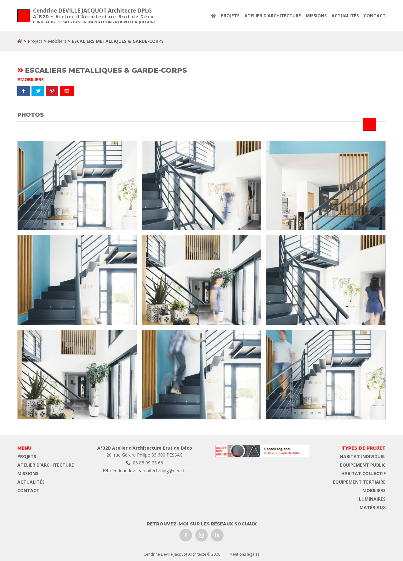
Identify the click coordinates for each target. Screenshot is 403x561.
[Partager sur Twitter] (37, 91)
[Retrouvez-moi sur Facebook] (185, 535)
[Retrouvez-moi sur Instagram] (201, 535)
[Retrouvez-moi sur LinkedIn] (217, 535)
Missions (316, 16)
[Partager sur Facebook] (23, 91)
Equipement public (363, 465)
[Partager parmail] (67, 91)
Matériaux (373, 507)
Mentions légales (244, 554)
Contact (375, 16)
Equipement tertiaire (359, 482)
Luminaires (372, 499)
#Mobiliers (30, 79)
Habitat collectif (363, 473)
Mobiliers (57, 41)
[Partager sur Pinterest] (52, 91)
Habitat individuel (363, 456)
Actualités (345, 16)
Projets (230, 16)
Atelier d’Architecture (272, 16)
